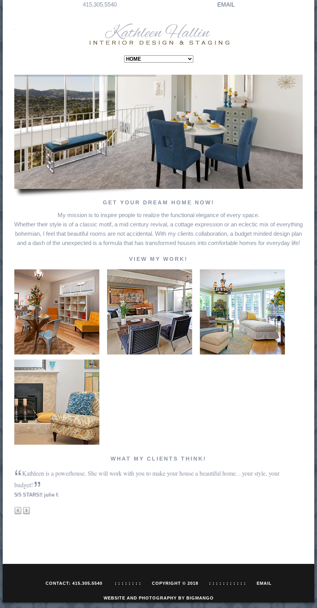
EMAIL (226, 4)
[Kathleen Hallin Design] (158, 34)
